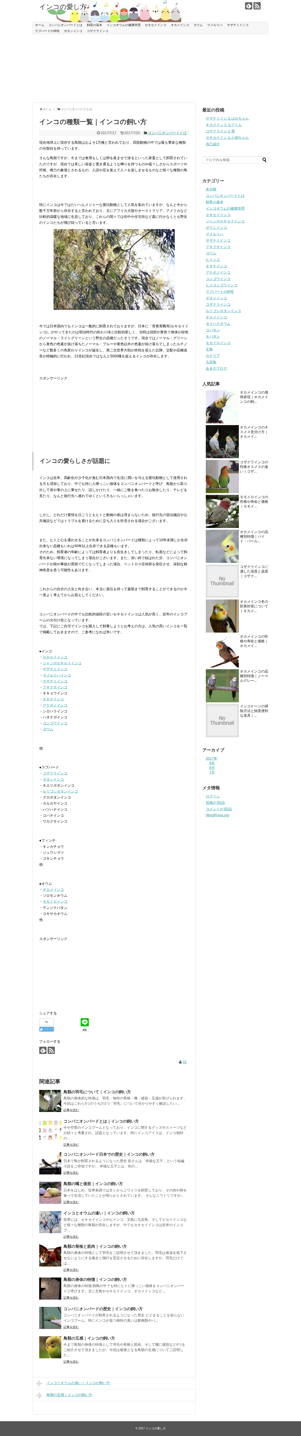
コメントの (219, 809)
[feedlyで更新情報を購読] (248, 5)
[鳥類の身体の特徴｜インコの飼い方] (50, 1289)
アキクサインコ (55, 687)
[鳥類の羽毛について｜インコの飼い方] (50, 1101)
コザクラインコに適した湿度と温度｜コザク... (254, 571)
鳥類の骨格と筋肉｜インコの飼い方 (95, 1246)
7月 (212, 772)
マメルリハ (215, 25)
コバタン (213, 330)
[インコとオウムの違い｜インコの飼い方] (50, 1222)
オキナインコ (53, 699)
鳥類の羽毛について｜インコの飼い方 (97, 1092)
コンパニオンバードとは (65, 25)
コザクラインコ (97, 31)
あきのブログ (216, 368)
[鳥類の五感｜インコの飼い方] (50, 1347)
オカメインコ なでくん (224, 125)
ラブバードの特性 (47, 31)
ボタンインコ (73, 31)
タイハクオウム (218, 324)
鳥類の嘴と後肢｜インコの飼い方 (93, 1184)
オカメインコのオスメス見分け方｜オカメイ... (254, 431)
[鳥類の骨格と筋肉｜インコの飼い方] (50, 1255)
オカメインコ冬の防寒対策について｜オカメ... (254, 606)
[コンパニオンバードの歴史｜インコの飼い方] (50, 1318)
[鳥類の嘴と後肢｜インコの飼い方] (50, 1193)
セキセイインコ (155, 25)
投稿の (215, 803)
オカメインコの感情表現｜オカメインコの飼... (254, 396)
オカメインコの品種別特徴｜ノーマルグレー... (254, 675)
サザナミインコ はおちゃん (227, 118)
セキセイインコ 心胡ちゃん (227, 137)
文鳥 (209, 349)
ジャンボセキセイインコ (62, 663)
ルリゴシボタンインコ (60, 791)
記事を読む (71, 1110)
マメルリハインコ (57, 675)
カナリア (213, 356)
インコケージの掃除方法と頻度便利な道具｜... (254, 710)
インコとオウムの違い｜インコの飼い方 (99, 1213)
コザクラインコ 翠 (220, 131)
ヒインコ (213, 260)
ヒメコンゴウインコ (222, 285)
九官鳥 (211, 362)
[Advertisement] (150, 68)
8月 (212, 768)
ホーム (39, 25)
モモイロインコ (55, 901)
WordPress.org (217, 815)
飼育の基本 (94, 25)
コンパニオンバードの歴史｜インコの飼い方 (103, 1309)
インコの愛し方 (63, 6)
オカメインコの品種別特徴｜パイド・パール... (254, 536)
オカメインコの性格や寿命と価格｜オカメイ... (254, 641)
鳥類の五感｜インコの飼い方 (89, 1338)
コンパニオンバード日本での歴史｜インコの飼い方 (109, 1154)
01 (185, 1062)
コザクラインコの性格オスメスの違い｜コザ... (254, 466)
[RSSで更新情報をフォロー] (257, 5)
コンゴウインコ (55, 723)
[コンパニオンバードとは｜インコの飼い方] (50, 1130)
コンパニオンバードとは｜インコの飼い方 (101, 1121)
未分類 (211, 189)
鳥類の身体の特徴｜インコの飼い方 (95, 1279)
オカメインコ (180, 25)
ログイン (213, 796)
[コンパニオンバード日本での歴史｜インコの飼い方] (50, 1163)
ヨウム (198, 25)
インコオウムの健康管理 (124, 25)
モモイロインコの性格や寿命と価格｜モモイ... (254, 501)
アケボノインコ (55, 705)
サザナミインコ (238, 25)
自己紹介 (213, 144)
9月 (212, 763)
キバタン (213, 336)
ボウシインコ (216, 228)
